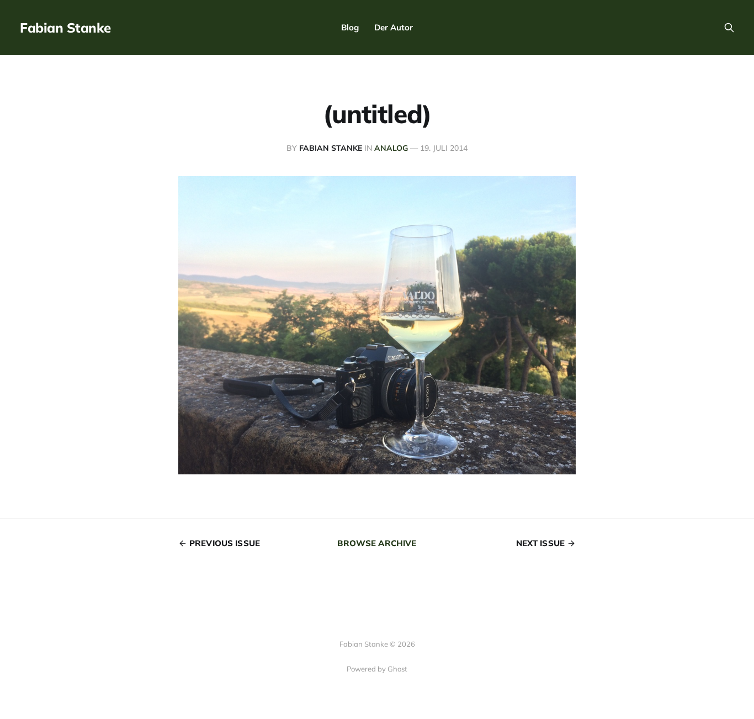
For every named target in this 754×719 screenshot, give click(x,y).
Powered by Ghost (377, 668)
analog (391, 148)
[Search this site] (729, 27)
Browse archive (376, 543)
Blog (350, 27)
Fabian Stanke (65, 27)
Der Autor (393, 27)
